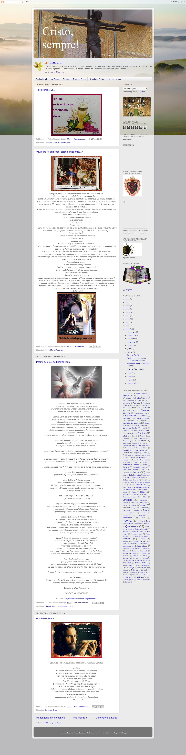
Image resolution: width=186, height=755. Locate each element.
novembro (132, 335)
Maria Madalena (56, 350)
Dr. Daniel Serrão (144, 445)
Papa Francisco (142, 508)
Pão (68, 143)
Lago (148, 477)
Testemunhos (135, 570)
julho (130, 349)
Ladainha (141, 477)
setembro (132, 342)
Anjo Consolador (128, 400)
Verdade (135, 575)
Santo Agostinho (128, 546)
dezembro (132, 332)
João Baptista (134, 475)
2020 (128, 306)
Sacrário (126, 539)
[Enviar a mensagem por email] (90, 139)
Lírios (136, 480)
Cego (133, 418)
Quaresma (131, 526)
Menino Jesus (131, 489)
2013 (128, 319)
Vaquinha (126, 575)
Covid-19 (144, 428)
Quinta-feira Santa (141, 529)
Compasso (130, 420)
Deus (135, 438)
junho (130, 352)
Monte (134, 492)
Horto (145, 465)
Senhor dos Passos (140, 556)
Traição (132, 572)
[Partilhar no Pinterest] (100, 139)
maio (130, 373)
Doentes (126, 443)
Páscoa (146, 510)
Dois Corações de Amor (140, 443)
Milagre (144, 489)
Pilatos (143, 518)
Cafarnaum (138, 413)
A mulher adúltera (140, 393)
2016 (128, 309)
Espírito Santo (50, 606)
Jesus (47, 350)
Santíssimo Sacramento (138, 544)
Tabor (137, 565)
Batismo (133, 408)
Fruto (134, 460)
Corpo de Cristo (51, 143)
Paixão (133, 505)
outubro (131, 339)
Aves (137, 405)
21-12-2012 (126, 393)
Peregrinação (142, 515)
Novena (144, 494)
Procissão (138, 523)
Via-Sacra (55, 79)
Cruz (125, 436)
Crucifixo (142, 433)
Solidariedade (127, 565)
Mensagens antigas (106, 717)
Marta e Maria (127, 487)
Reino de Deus (137, 531)
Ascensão (128, 405)
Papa (131, 508)
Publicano (147, 523)
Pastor (131, 513)
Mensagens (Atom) (53, 723)
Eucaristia (62, 143)
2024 (128, 299)
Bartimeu (144, 405)
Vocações (146, 580)
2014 (128, 316)
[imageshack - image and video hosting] (135, 228)
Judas (128, 477)
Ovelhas (125, 502)
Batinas (125, 408)
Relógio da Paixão (96, 79)
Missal (125, 492)
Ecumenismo (129, 448)
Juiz (134, 477)
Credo (125, 431)
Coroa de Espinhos (139, 425)
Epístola (145, 448)
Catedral (126, 418)
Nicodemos (135, 494)
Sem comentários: (81, 603)
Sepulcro (138, 558)
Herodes (144, 462)
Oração (127, 499)
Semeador (126, 548)
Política (141, 521)
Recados (125, 531)
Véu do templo (145, 575)
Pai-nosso (126, 505)
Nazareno (126, 494)
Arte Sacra (146, 403)
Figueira (136, 455)
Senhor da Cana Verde (139, 551)
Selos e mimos (114, 79)
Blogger (124, 733)
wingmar (101, 733)
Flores (125, 460)
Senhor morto (127, 558)
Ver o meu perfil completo (55, 72)
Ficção (129, 455)
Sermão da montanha (134, 560)
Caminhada (130, 415)
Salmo (142, 539)
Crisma (132, 431)
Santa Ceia (137, 541)
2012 (128, 322)
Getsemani (143, 460)
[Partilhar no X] (95, 139)
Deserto (127, 438)
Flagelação (143, 457)
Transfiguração (142, 572)
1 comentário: (79, 346)
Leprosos (128, 480)
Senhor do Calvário (130, 553)
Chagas (147, 418)
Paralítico (137, 510)
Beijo (140, 408)
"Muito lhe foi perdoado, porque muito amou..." (59, 152)
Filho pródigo (130, 457)
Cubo (133, 436)
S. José (135, 536)
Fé (124, 455)
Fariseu (145, 452)
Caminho (144, 416)
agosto (130, 345)
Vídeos (140, 577)
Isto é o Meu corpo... (46, 618)
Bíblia (133, 410)
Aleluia (128, 398)
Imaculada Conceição (140, 467)
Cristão (140, 430)
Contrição (143, 420)
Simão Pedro (140, 563)
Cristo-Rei (130, 433)
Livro (142, 480)
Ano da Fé (142, 400)
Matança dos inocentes (142, 487)
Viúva (138, 579)
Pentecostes (62, 606)
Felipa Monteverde (55, 63)
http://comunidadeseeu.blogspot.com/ (81, 599)
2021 (128, 302)
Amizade (136, 398)
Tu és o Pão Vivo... (45, 90)
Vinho (148, 577)
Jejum (144, 469)
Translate (141, 92)
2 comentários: (80, 139)
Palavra (142, 505)
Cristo (147, 430)
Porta (148, 521)
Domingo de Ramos (130, 445)
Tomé (125, 572)
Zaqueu (127, 582)
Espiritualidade (142, 450)
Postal (127, 523)
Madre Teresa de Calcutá (133, 482)
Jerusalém (126, 473)
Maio (131, 485)
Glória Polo (126, 462)
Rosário (66, 79)
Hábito (136, 462)
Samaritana (126, 541)
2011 (128, 326)
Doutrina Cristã (79, 79)
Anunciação (126, 403)
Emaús (138, 448)
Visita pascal (129, 579)
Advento (146, 396)
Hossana (126, 467)
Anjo (145, 398)
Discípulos (142, 441)
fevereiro (131, 383)
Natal (142, 492)
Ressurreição (136, 534)
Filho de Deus (145, 455)
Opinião (143, 497)
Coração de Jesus (131, 423)
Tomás (145, 570)
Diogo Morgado (128, 441)
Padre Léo (134, 503)
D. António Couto (144, 436)
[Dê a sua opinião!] (93, 139)
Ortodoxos (143, 500)
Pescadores (127, 518)
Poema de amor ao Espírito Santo (53, 362)
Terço (132, 568)
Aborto (126, 396)
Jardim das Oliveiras (130, 469)
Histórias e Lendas (131, 465)
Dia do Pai (143, 438)
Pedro (143, 513)
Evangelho (136, 452)
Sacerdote (144, 536)
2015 (128, 312)
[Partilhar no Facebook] (98, 139)
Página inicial (41, 79)
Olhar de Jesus (129, 497)
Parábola (126, 510)
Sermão (147, 558)
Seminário (135, 548)
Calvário (147, 413)
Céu (139, 418)
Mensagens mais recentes (50, 717)
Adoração (137, 396)
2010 (128, 329)
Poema (71, 606)
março (130, 380)
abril (129, 376)
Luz (149, 480)
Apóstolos (136, 403)
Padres (144, 503)
